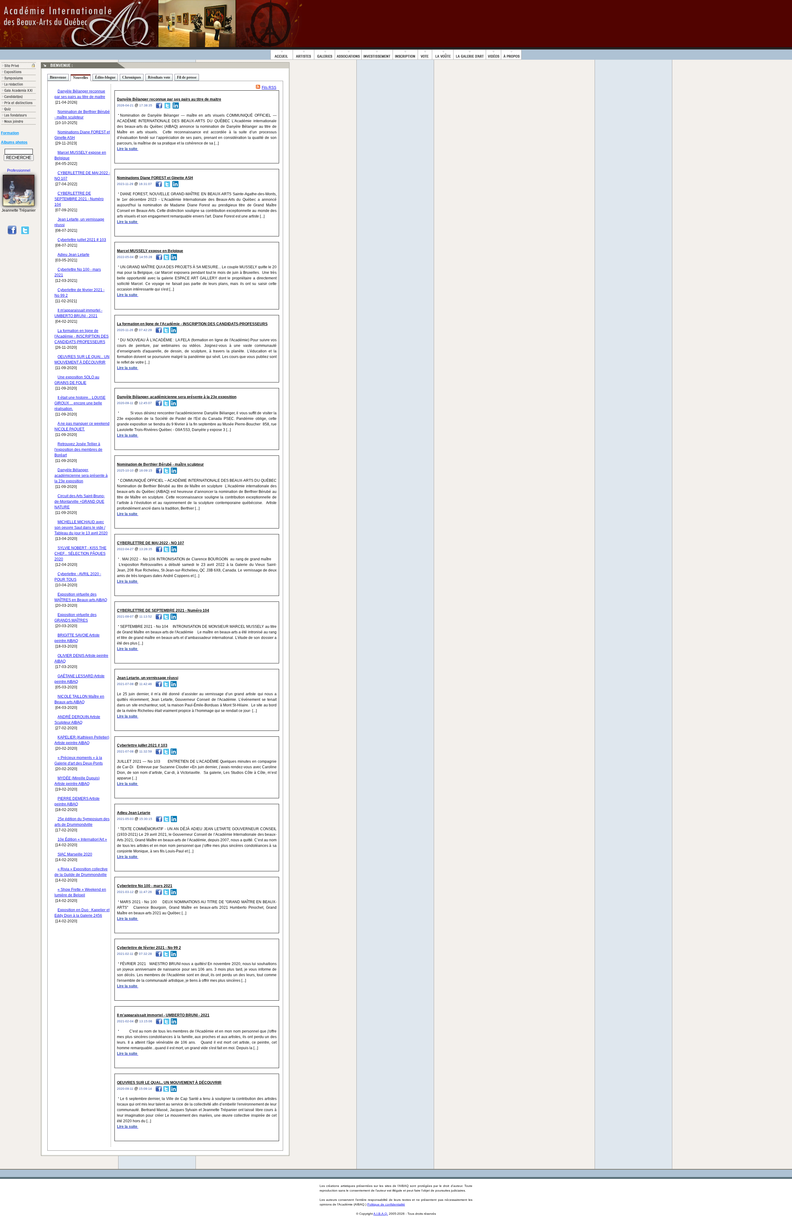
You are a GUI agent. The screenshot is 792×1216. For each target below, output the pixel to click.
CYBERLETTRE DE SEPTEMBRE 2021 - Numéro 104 (79, 199)
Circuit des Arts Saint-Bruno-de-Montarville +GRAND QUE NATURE (79, 501)
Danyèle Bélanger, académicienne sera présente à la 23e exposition (81, 475)
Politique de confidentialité (386, 1204)
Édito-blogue (105, 77)
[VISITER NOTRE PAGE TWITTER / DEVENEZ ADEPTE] (25, 233)
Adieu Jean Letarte (73, 254)
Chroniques (131, 77)
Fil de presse (186, 77)
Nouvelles (80, 77)
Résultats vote (159, 77)
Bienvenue (58, 77)
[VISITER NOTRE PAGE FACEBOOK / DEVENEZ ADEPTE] (12, 233)
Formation (10, 133)
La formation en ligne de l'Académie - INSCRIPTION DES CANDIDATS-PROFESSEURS (81, 336)
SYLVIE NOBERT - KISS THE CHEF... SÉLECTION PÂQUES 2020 (80, 553)
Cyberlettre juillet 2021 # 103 (82, 240)
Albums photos (14, 142)
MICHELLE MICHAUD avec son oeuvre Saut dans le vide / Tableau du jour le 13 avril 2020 (81, 527)
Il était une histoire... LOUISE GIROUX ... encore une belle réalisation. (79, 403)
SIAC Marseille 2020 (75, 854)
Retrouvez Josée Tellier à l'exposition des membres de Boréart (78, 449)
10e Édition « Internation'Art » (82, 839)
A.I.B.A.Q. (380, 1213)
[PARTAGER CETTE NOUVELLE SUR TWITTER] (167, 105)
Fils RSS (269, 87)
